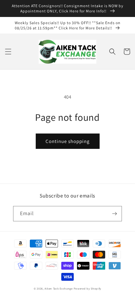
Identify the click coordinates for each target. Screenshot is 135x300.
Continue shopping (68, 141)
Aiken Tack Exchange (58, 288)
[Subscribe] (114, 213)
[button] (8, 51)
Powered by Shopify (88, 288)
